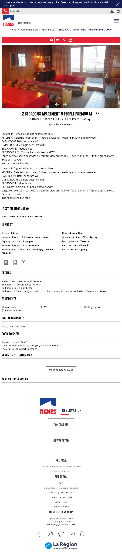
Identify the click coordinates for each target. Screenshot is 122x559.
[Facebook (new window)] (39, 534)
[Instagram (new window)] (50, 534)
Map (64, 40)
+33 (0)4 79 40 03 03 (5, 11)
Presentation (58, 40)
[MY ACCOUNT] (112, 11)
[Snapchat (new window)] (82, 534)
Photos (51, 40)
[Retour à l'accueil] (17, 20)
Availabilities (70, 40)
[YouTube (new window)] (71, 534)
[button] (118, 11)
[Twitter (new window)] (61, 534)
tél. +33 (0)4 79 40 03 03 (61, 524)
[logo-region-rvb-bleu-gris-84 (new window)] (61, 546)
